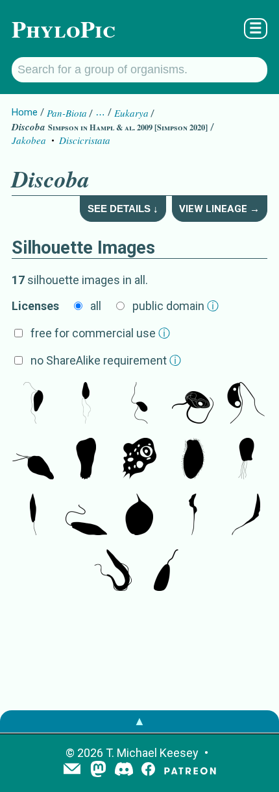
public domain (175, 306)
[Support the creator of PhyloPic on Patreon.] (190, 770)
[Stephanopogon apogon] (192, 460)
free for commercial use (100, 333)
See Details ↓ (123, 208)
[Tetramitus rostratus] (86, 460)
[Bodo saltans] (192, 404)
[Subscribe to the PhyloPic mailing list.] (72, 770)
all (95, 306)
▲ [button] (139, 721)
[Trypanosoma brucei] (192, 516)
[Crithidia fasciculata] (166, 571)
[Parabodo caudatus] (33, 404)
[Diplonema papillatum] (33, 460)
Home (25, 112)
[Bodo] (86, 404)
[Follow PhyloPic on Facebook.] (148, 770)
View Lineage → (219, 209)
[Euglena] (33, 516)
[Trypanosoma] (246, 516)
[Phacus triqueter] (139, 516)
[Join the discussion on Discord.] (124, 770)
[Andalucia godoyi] (139, 404)
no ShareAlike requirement (105, 360)
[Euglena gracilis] (86, 516)
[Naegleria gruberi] (139, 460)
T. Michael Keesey (152, 753)
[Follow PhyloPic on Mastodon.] (98, 770)
